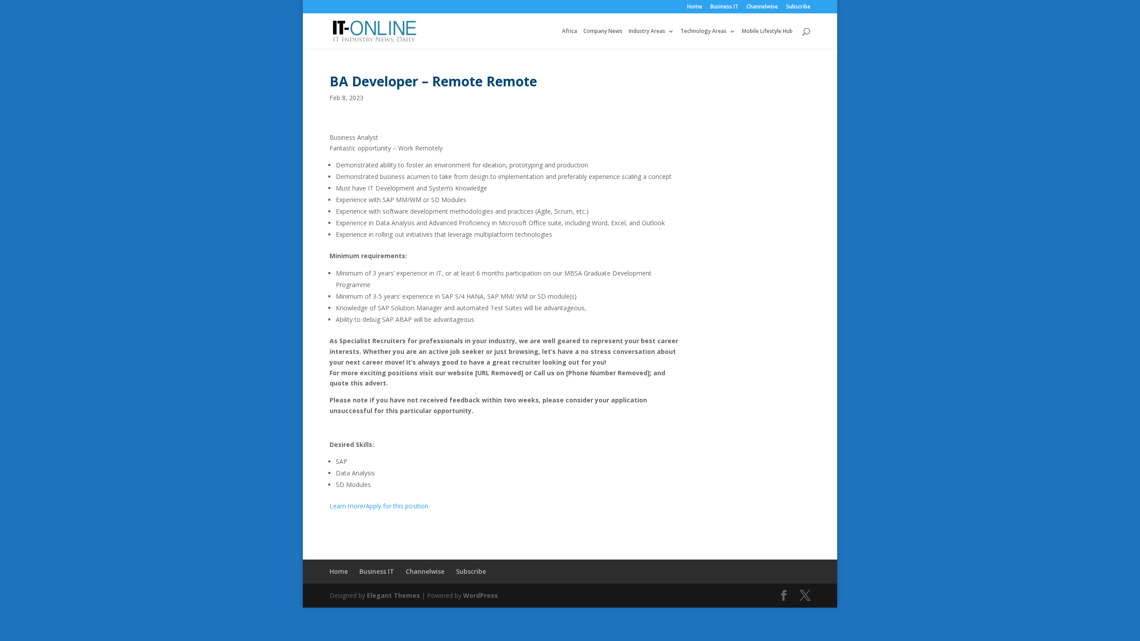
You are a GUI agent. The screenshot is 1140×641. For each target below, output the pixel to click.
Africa (569, 31)
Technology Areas (703, 31)
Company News (603, 31)
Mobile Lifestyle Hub (767, 31)
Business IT (724, 7)
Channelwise (762, 7)
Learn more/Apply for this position (379, 506)
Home (694, 7)
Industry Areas (647, 31)
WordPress (480, 595)
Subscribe (798, 7)
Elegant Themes (393, 595)
